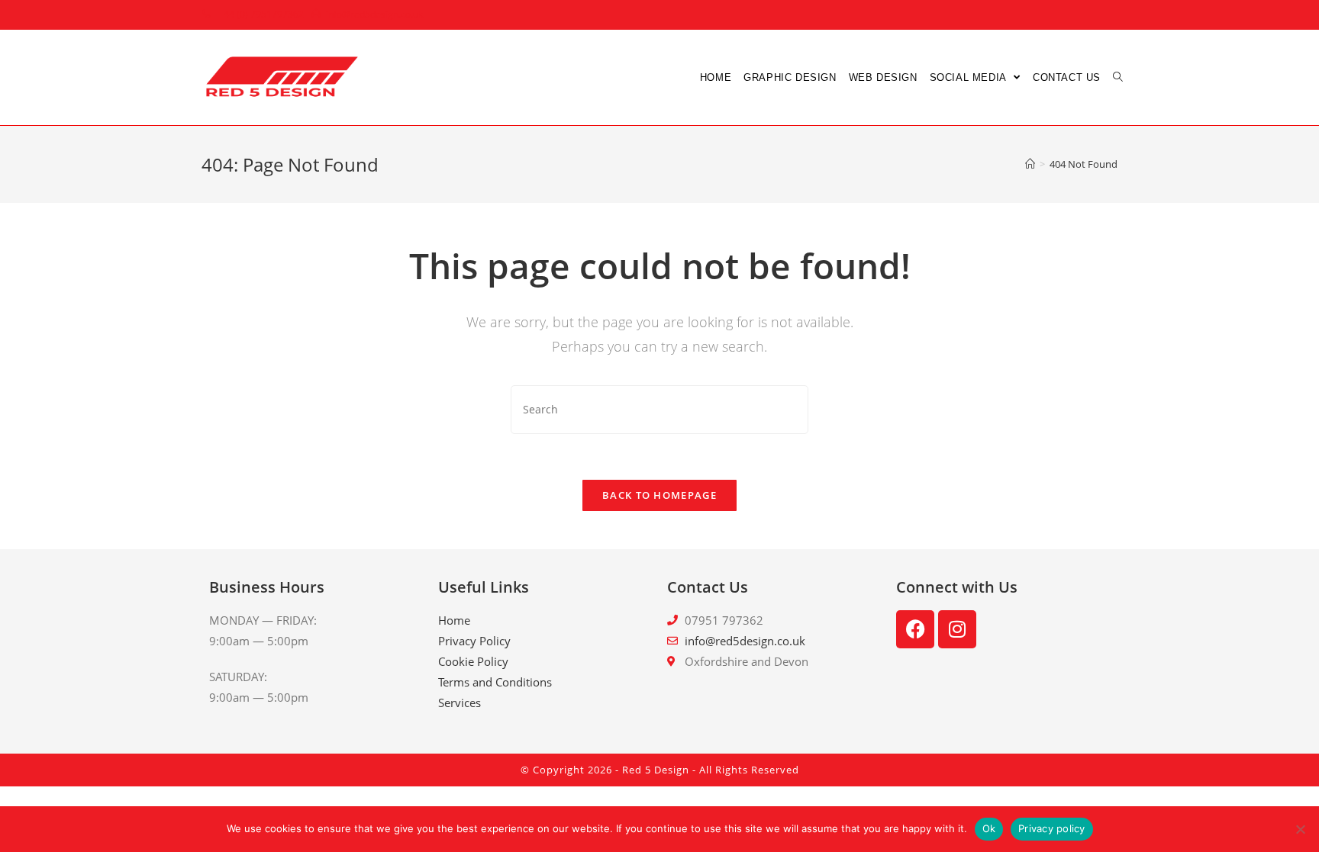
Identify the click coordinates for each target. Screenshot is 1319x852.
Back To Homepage (659, 495)
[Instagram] (957, 629)
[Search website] (1118, 77)
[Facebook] (915, 629)
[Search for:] (659, 408)
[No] (1300, 829)
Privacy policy (1051, 828)
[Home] (1030, 164)
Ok (989, 828)
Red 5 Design (655, 769)
